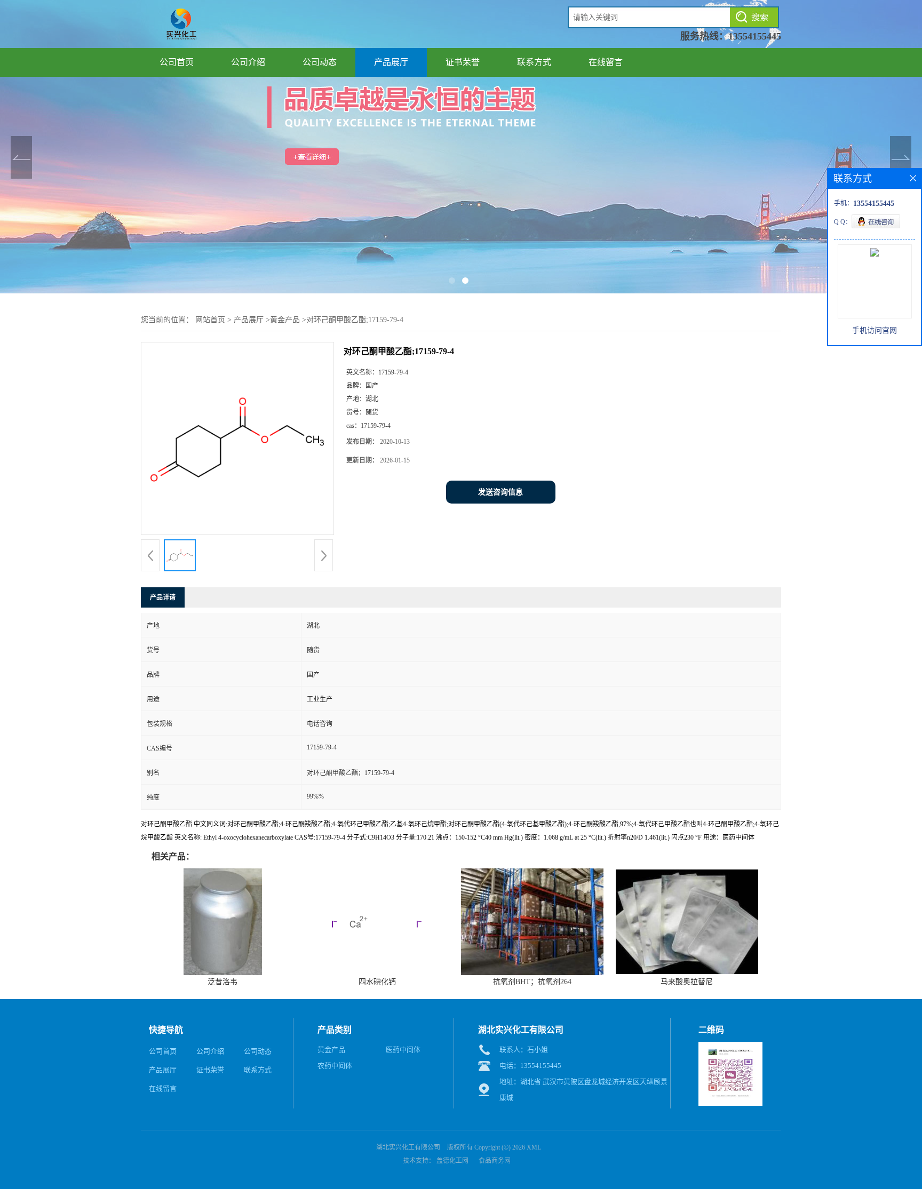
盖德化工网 (452, 1160)
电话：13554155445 (530, 1066)
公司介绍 (248, 62)
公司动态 (320, 62)
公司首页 (177, 62)
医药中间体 (403, 1050)
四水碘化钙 (377, 982)
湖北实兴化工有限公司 (408, 1147)
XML (534, 1147)
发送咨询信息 (500, 492)
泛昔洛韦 (222, 982)
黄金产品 (285, 320)
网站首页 (210, 320)
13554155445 (754, 36)
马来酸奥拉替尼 (687, 982)
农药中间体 (334, 1066)
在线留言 (606, 62)
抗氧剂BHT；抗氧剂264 (532, 982)
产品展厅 (391, 62)
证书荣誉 (463, 62)
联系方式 (534, 62)
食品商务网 (495, 1160)
